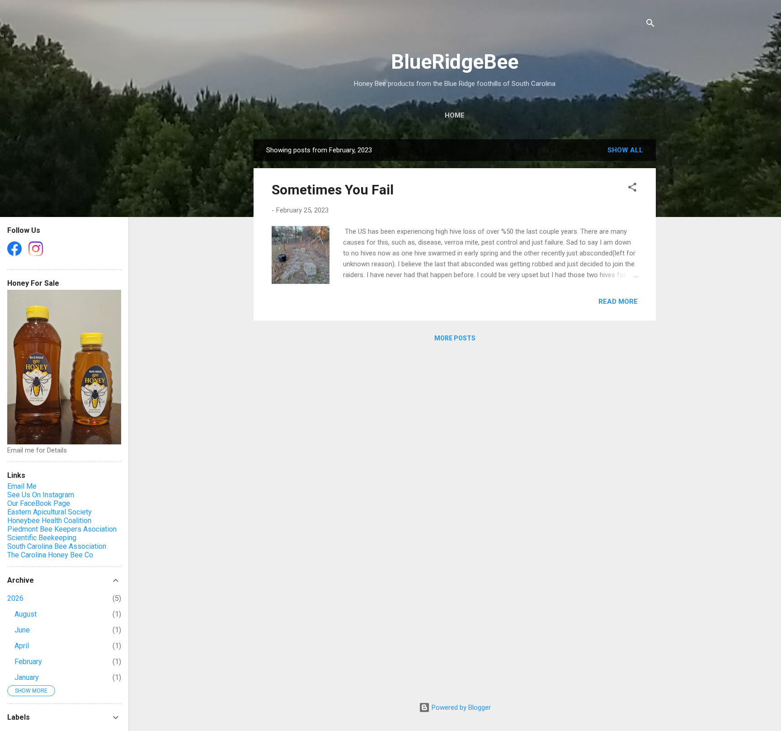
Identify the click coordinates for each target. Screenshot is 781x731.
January (26, 677)
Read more (618, 301)
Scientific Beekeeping (41, 537)
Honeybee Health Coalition (49, 520)
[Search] (650, 24)
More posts (454, 338)
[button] (632, 189)
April (21, 645)
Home (455, 115)
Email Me (22, 486)
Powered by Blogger (460, 707)
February (28, 661)
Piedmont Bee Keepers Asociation (62, 529)
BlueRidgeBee (454, 62)
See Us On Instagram (40, 494)
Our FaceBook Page (38, 503)
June (22, 630)
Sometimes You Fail (333, 190)
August (25, 614)
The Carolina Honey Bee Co (50, 555)
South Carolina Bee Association (56, 546)
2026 (15, 598)
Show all (625, 150)
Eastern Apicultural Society (49, 512)
